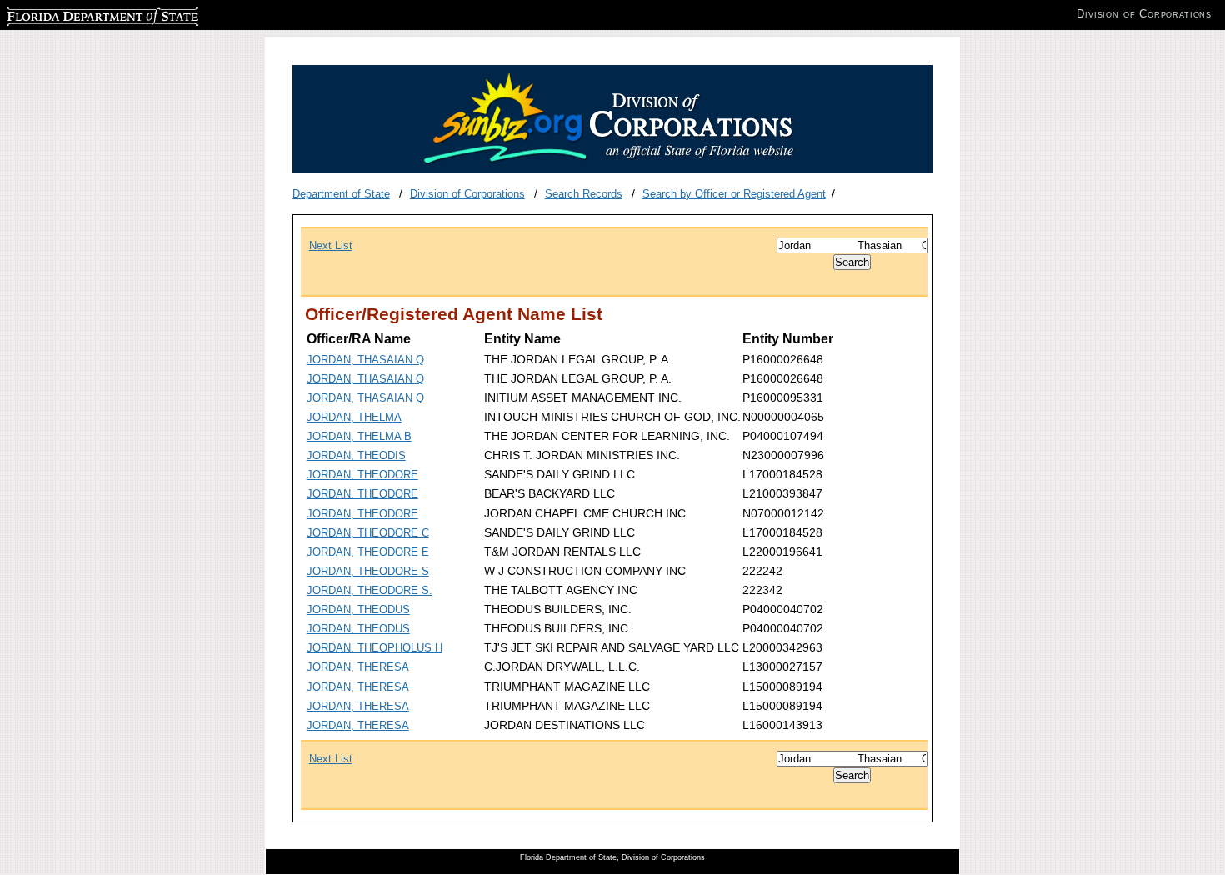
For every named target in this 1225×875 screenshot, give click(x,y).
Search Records (583, 194)
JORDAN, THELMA (354, 417)
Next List (330, 245)
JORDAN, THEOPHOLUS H (374, 648)
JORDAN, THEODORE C (368, 533)
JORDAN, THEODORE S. (369, 590)
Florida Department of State (73, 14)
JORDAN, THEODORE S (368, 571)
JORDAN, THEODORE (362, 474)
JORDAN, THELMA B (359, 436)
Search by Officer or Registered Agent (734, 194)
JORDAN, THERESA (358, 667)
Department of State (341, 194)
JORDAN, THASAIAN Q (365, 359)
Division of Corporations (467, 194)
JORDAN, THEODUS (358, 609)
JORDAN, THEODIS (356, 455)
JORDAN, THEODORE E (368, 552)
